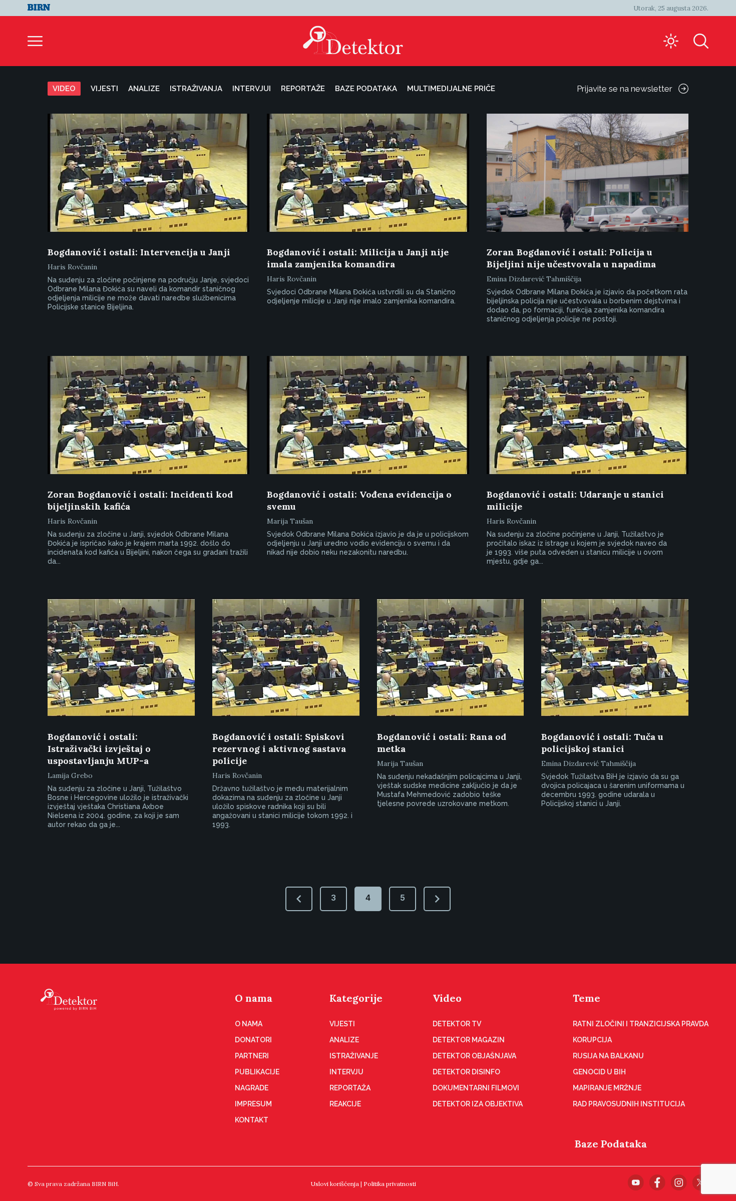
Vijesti (104, 88)
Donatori (253, 1040)
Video (64, 88)
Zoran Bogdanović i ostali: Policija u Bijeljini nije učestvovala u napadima (571, 258)
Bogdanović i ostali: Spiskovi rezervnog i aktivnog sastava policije (279, 748)
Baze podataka (366, 88)
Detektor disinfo (466, 1072)
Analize (144, 88)
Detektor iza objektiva (478, 1104)
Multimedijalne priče (451, 88)
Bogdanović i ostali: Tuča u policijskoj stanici (602, 742)
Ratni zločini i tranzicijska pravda (640, 1024)
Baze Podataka (611, 1143)
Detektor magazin (469, 1040)
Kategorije (356, 998)
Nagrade (251, 1088)
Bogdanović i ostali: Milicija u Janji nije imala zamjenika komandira (358, 258)
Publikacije (257, 1072)
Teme (586, 998)
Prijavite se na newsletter (624, 89)
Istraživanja (196, 88)
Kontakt (251, 1120)
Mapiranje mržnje (607, 1088)
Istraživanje (353, 1056)
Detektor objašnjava (474, 1056)
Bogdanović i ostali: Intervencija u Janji (139, 252)
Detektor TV (457, 1024)
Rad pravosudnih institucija (629, 1104)
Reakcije (345, 1104)
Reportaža (350, 1088)
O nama (253, 998)
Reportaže (303, 88)
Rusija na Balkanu (608, 1056)
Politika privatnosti (389, 1183)
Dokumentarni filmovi (476, 1088)
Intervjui (251, 88)
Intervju (346, 1072)
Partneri (252, 1056)
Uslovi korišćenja (335, 1183)
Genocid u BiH (599, 1072)
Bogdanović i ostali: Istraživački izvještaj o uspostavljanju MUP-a (99, 748)
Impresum (253, 1104)
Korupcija (592, 1040)
